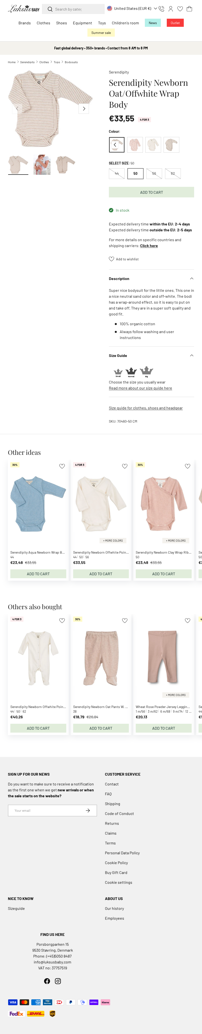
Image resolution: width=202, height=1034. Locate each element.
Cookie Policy (116, 862)
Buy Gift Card (116, 872)
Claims (111, 833)
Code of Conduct (119, 813)
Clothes (44, 61)
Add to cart (151, 192)
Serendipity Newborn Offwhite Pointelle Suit (43, 707)
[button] (189, 9)
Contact (112, 784)
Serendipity (27, 61)
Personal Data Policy (122, 852)
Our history (114, 908)
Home (12, 61)
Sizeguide (16, 908)
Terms (110, 843)
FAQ (108, 793)
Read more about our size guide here (140, 387)
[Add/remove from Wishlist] (62, 466)
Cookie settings (118, 882)
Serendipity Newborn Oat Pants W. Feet (102, 707)
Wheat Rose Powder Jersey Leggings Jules (168, 707)
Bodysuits (71, 61)
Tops (57, 61)
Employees (114, 918)
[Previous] (115, 144)
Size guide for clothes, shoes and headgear (146, 407)
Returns (112, 823)
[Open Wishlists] (180, 9)
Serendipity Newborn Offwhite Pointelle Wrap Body (111, 552)
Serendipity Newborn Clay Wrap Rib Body (166, 552)
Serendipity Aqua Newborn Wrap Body (38, 552)
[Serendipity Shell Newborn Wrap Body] (171, 145)
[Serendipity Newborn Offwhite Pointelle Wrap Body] (153, 145)
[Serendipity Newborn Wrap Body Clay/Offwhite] (135, 145)
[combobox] (73, 9)
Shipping (112, 803)
